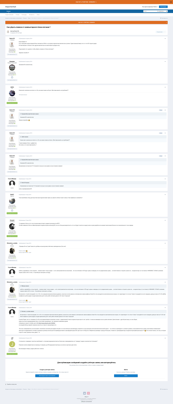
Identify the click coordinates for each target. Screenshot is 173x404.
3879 (15, 232)
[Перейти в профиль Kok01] (12, 201)
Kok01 (12, 194)
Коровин (12, 61)
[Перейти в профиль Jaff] (12, 344)
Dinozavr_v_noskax (12, 243)
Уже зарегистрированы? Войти (149, 6)
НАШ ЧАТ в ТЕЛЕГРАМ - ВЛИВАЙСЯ (85, 2)
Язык (86, 396)
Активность (31, 14)
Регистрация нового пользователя (47, 375)
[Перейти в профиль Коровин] (12, 68)
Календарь (24, 14)
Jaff (12, 338)
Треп (20, 33)
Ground (12, 220)
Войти (125, 375)
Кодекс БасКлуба (9, 14)
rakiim (12, 87)
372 (15, 350)
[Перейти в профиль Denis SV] (8, 31)
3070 (15, 206)
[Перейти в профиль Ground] (12, 226)
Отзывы (17, 14)
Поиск (38, 14)
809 (15, 256)
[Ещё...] (165, 38)
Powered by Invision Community (86, 399)
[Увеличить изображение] (29, 120)
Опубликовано (25, 38)
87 (14, 50)
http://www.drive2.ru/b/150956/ (47, 323)
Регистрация (163, 6)
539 (15, 73)
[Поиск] (166, 11)
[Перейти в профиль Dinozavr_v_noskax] (12, 251)
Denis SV (16, 31)
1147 (15, 99)
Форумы (9, 11)
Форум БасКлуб (10, 7)
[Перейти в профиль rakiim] (12, 93)
